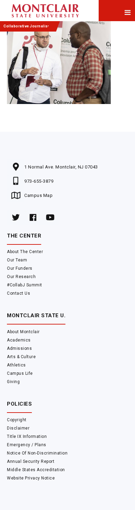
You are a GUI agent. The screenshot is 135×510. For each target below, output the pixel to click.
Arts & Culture (21, 356)
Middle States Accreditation (36, 469)
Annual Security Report (30, 461)
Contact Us (18, 293)
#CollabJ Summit (24, 285)
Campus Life (20, 373)
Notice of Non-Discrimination (37, 453)
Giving (13, 381)
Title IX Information (27, 436)
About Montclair (23, 331)
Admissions (19, 348)
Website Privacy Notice (31, 478)
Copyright (17, 419)
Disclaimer (18, 428)
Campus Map (38, 195)
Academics (19, 340)
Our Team (17, 260)
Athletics (16, 365)
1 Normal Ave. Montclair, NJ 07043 (61, 167)
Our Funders (20, 268)
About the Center (25, 251)
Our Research (21, 276)
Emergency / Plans (26, 444)
